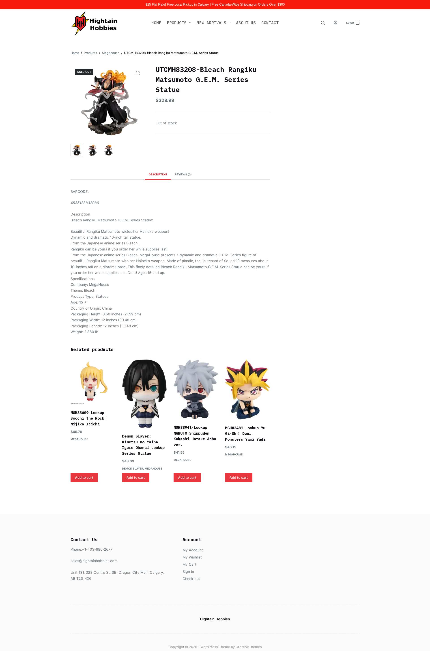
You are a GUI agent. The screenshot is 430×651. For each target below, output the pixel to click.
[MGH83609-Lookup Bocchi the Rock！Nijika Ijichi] (93, 382)
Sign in (188, 571)
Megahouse (79, 439)
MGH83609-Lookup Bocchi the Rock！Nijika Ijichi (89, 418)
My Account (193, 550)
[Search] (323, 23)
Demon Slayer (132, 468)
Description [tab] (158, 174)
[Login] (335, 22)
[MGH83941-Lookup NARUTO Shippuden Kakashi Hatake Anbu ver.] (196, 389)
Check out (191, 578)
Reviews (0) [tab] (183, 174)
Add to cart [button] (84, 477)
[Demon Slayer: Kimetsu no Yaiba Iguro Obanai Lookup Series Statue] (144, 394)
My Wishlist (192, 557)
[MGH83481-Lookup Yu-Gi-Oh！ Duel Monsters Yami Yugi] (247, 390)
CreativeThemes (249, 647)
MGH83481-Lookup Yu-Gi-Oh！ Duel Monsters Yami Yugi (246, 433)
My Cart (189, 564)
